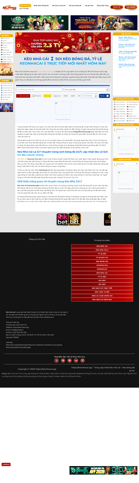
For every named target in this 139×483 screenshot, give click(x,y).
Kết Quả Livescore (58, 5)
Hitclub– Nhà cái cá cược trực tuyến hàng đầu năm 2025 (14, 262)
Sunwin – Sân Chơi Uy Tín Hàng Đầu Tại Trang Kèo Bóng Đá (14, 242)
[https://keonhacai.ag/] (9, 7)
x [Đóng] (6, 464)
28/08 (87, 96)
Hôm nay (47, 96)
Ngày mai (57, 96)
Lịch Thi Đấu (24, 8)
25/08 (65, 96)
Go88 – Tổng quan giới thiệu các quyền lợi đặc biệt (15, 249)
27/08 (80, 96)
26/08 (73, 96)
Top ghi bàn (89, 5)
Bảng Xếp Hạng (103, 5)
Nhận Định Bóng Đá (41, 5)
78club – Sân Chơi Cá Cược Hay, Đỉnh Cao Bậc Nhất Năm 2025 (14, 255)
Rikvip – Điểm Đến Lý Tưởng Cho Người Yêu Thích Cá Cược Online (15, 235)
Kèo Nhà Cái (22, 157)
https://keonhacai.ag (46, 71)
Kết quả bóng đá (75, 5)
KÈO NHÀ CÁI (25, 5)
